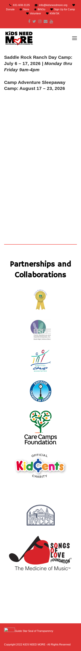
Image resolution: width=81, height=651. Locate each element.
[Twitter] (34, 21)
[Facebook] (29, 21)
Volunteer (35, 13)
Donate (10, 9)
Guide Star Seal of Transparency (34, 631)
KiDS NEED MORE (34, 644)
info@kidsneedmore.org (53, 5)
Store (26, 9)
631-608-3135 (21, 5)
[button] (74, 38)
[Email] (46, 21)
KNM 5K (54, 13)
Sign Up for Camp (64, 9)
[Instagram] (39, 21)
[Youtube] (51, 21)
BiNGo (41, 9)
